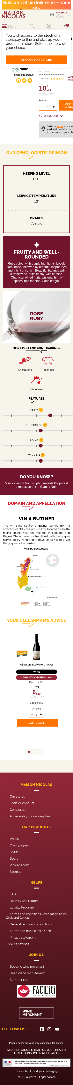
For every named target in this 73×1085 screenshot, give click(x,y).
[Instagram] (49, 1029)
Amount (43, 100)
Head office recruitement (27, 973)
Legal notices (47, 1077)
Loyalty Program (22, 907)
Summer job (19, 980)
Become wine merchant (27, 966)
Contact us (17, 810)
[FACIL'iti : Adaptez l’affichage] (36, 991)
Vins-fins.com (19, 865)
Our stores (17, 796)
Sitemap (16, 872)
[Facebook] (42, 1029)
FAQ (13, 894)
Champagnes (19, 845)
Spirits (14, 852)
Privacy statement (22, 937)
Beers (14, 858)
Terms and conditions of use (30, 931)
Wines (14, 839)
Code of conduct (22, 803)
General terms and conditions (31, 924)
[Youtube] (57, 1029)
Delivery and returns (24, 901)
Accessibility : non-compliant (30, 816)
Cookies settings (17, 944)
